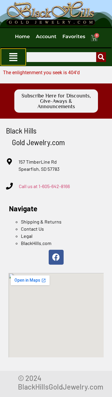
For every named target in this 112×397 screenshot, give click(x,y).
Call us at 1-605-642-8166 (44, 186)
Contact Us (32, 229)
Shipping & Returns (41, 221)
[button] (13, 57)
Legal (27, 236)
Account (46, 36)
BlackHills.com (36, 243)
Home (22, 36)
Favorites (73, 36)
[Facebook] (56, 257)
